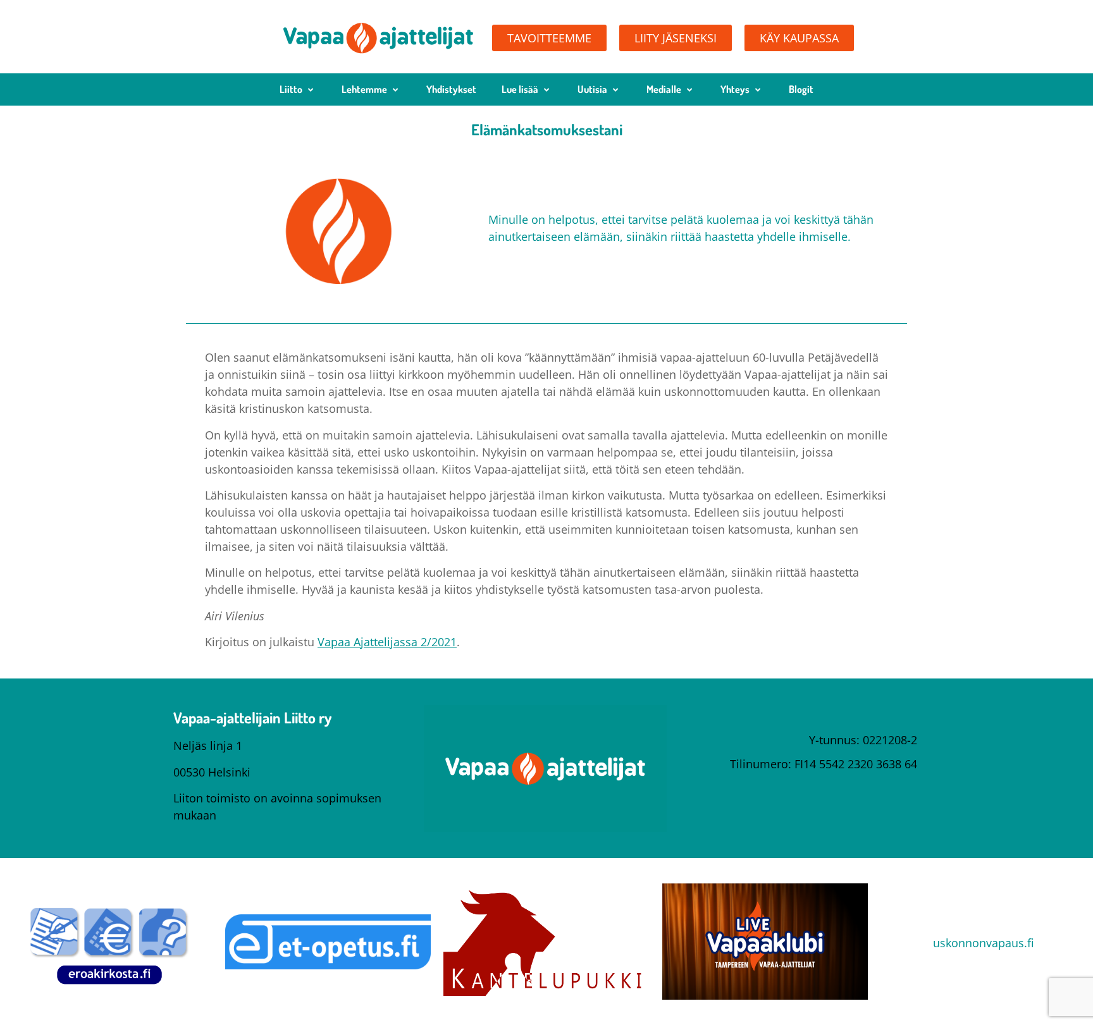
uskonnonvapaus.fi (983, 942)
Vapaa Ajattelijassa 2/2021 (387, 641)
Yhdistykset (451, 89)
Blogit (801, 89)
